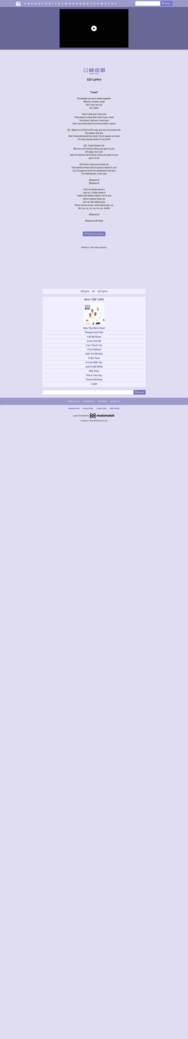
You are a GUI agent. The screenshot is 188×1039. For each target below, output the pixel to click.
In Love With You (94, 362)
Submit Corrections (95, 234)
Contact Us (115, 401)
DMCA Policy (115, 408)
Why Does (94, 371)
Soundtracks (89, 401)
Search (167, 3)
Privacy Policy (88, 408)
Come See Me (94, 341)
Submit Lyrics (74, 401)
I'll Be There (94, 358)
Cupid (94, 384)
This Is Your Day (94, 375)
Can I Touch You (94, 345)
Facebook (102, 401)
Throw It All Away (94, 379)
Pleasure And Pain (94, 332)
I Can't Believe (94, 349)
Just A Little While (94, 367)
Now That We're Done (94, 328)
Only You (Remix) (94, 354)
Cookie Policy (101, 408)
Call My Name (94, 337)
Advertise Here (74, 408)
